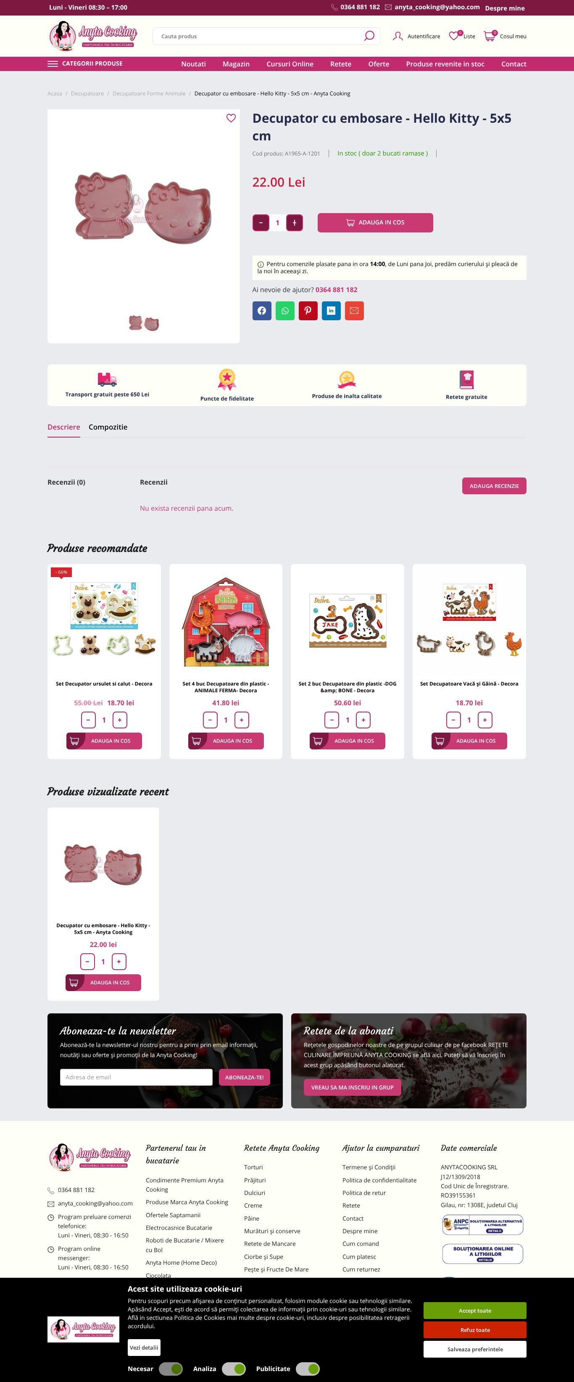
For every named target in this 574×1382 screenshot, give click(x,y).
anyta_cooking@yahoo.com (95, 1204)
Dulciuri (254, 1193)
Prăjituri (255, 1180)
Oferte (379, 64)
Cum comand (360, 1244)
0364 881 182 (337, 289)
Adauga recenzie (494, 486)
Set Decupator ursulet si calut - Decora (104, 683)
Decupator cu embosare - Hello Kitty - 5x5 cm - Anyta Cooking (103, 929)
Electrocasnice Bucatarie (179, 1228)
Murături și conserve (272, 1231)
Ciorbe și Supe (263, 1257)
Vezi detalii (144, 1347)
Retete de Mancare (270, 1244)
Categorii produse (92, 64)
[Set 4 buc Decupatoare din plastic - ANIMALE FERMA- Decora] (226, 620)
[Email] (354, 310)
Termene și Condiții (368, 1167)
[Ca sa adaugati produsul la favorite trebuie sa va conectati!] (231, 118)
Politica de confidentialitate (379, 1180)
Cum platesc (359, 1257)
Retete (340, 64)
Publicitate (273, 1369)
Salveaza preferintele (475, 1349)
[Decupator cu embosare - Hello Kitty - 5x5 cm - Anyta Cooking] (103, 863)
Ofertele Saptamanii (173, 1215)
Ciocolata (158, 1276)
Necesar (140, 1369)
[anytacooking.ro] (90, 1157)
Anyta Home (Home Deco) (181, 1263)
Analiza (204, 1369)
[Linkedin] (331, 310)
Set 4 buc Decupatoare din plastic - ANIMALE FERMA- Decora (226, 687)
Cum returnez (361, 1270)
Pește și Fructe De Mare (276, 1270)
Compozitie (108, 427)
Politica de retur (364, 1193)
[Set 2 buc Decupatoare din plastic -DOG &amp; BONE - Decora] (347, 620)
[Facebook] (262, 310)
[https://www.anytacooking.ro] (93, 36)
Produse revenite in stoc (445, 64)
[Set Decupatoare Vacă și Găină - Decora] (469, 620)
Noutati (193, 64)
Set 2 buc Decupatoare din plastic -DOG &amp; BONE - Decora (348, 687)
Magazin (236, 64)
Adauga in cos (382, 223)
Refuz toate (475, 1330)
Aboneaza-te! (244, 1077)
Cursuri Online (289, 64)
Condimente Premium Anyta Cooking (185, 1185)
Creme (253, 1206)
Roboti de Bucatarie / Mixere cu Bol (185, 1245)
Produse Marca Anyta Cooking (187, 1202)
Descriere (63, 427)
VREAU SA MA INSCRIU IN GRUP (352, 1087)
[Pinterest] (308, 310)
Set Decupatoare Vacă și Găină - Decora (469, 683)
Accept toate (475, 1310)
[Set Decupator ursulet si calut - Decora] (104, 620)
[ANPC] (484, 1226)
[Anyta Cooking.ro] (83, 1329)
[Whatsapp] (285, 310)
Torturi (253, 1167)
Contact (514, 64)
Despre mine (360, 1231)
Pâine (251, 1219)
